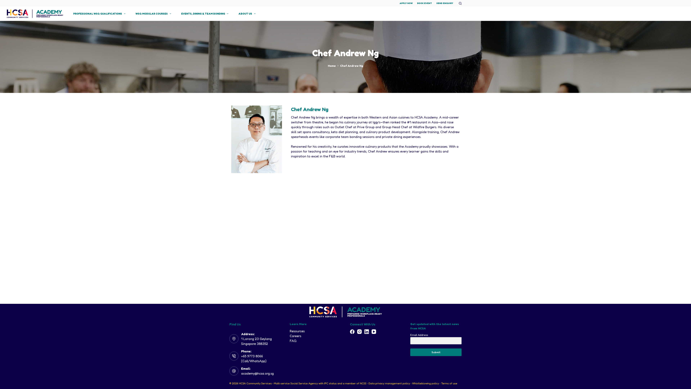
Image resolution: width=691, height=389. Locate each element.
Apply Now (406, 3)
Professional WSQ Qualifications (97, 13)
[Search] (460, 3)
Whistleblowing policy (425, 383)
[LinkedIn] (366, 331)
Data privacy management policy (389, 383)
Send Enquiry (444, 3)
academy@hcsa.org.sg (257, 373)
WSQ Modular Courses (152, 13)
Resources (297, 331)
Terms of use (449, 383)
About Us (245, 13)
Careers (295, 336)
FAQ (293, 341)
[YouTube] (374, 331)
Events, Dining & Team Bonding (203, 13)
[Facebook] (352, 331)
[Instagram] (359, 331)
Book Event (424, 3)
